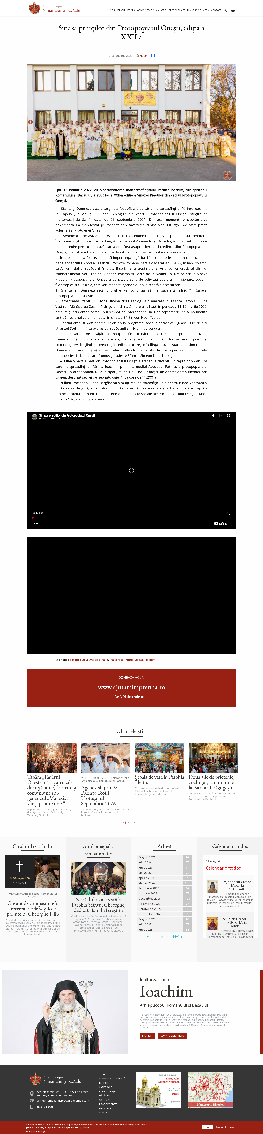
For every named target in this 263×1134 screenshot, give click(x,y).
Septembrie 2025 (150, 914)
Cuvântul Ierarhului (172, 1035)
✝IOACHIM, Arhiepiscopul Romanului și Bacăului (33, 895)
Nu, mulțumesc (225, 1127)
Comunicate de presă (112, 1078)
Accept (207, 1127)
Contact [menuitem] (216, 10)
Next (232, 122)
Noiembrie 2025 (149, 904)
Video (143, 55)
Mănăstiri (105, 1095)
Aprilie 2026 (146, 878)
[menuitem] (55, 7)
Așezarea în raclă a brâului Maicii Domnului (237, 922)
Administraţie (107, 1091)
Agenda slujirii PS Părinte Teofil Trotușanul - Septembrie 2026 (99, 795)
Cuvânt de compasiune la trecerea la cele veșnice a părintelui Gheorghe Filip (33, 908)
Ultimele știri (131, 731)
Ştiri (102, 1074)
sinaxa (103, 660)
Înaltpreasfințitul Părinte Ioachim (132, 660)
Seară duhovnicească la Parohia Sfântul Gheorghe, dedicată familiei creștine (99, 905)
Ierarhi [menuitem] (121, 10)
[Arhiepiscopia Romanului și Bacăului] (56, 1078)
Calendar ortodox (223, 868)
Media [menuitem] (206, 10)
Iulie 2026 (145, 862)
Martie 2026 (146, 883)
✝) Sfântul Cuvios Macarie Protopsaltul (237, 885)
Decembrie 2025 (149, 899)
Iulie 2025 (145, 924)
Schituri (104, 1099)
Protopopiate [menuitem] (177, 10)
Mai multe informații (35, 1131)
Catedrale (105, 1087)
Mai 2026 (144, 873)
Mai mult (147, 1035)
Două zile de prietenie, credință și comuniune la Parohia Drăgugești (212, 782)
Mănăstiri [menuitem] (161, 10)
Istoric (103, 1082)
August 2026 (147, 857)
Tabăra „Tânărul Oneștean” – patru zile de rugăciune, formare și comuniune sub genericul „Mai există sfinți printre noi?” (51, 790)
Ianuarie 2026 (147, 893)
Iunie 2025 (145, 930)
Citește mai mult (131, 822)
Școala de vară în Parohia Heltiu (159, 779)
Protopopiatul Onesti (83, 660)
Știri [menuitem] (113, 10)
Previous (30, 122)
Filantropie (106, 1108)
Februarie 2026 (148, 888)
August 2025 (147, 919)
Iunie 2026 (145, 868)
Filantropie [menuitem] (194, 10)
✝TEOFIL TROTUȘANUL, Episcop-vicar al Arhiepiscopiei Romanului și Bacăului (105, 779)
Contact (104, 1112)
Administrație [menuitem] (145, 10)
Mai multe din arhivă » (164, 936)
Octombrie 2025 (149, 909)
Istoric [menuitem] (131, 10)
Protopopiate (108, 1104)
